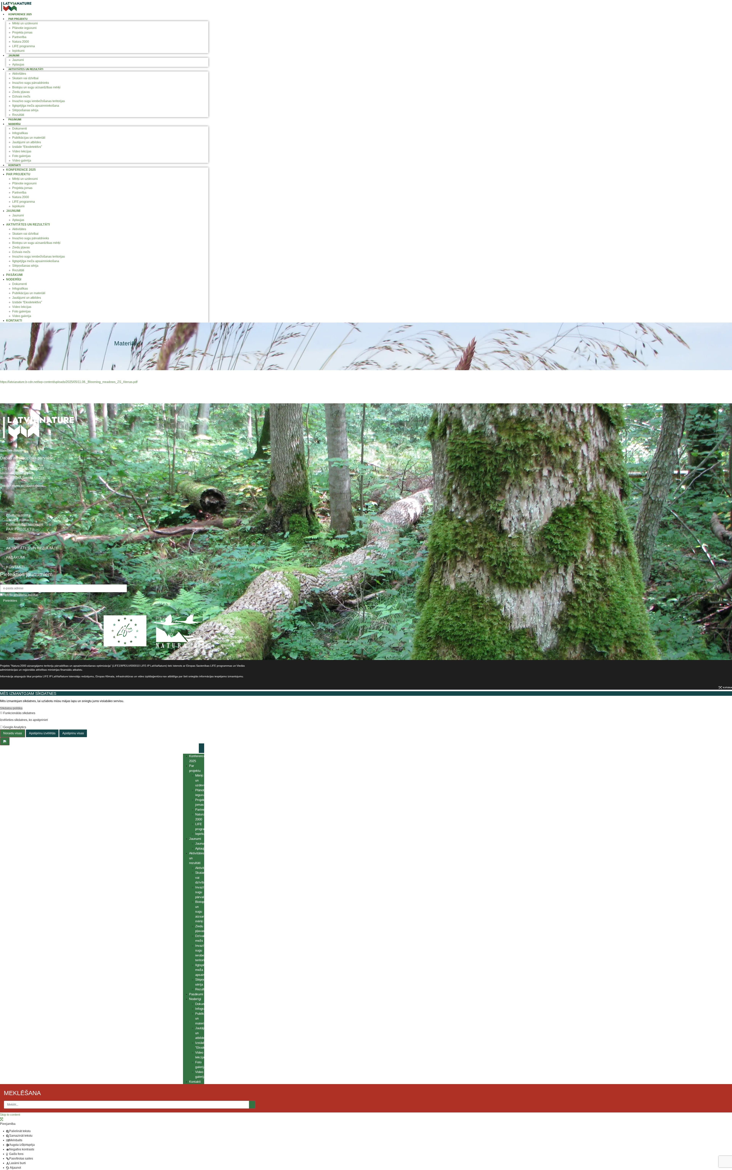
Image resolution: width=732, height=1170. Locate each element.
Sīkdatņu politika (11, 708)
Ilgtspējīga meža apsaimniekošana (35, 105)
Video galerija (21, 160)
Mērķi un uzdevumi (25, 23)
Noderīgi (14, 124)
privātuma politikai (26, 594)
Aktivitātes (19, 73)
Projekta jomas (22, 32)
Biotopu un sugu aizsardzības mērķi (36, 87)
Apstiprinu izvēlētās (42, 733)
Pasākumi (14, 119)
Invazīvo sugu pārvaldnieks (30, 82)
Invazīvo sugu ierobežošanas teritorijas (38, 101)
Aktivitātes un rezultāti (25, 69)
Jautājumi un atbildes (26, 142)
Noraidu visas (12, 733)
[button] (1, 1119)
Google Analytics (14, 727)
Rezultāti (18, 114)
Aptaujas (18, 64)
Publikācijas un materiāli (28, 137)
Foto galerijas (21, 156)
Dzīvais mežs (21, 96)
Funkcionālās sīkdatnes (18, 713)
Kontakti (14, 165)
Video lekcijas (21, 151)
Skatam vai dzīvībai (25, 78)
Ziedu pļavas (21, 92)
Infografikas (20, 133)
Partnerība (19, 37)
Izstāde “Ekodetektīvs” (27, 146)
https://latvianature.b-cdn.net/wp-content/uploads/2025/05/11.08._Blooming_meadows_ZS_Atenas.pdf (68, 382)
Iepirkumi (18, 50)
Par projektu (17, 19)
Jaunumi (13, 55)
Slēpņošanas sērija (25, 110)
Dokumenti (19, 128)
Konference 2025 (20, 14)
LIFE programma (23, 46)
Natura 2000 (20, 41)
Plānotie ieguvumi (24, 28)
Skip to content (10, 1114)
